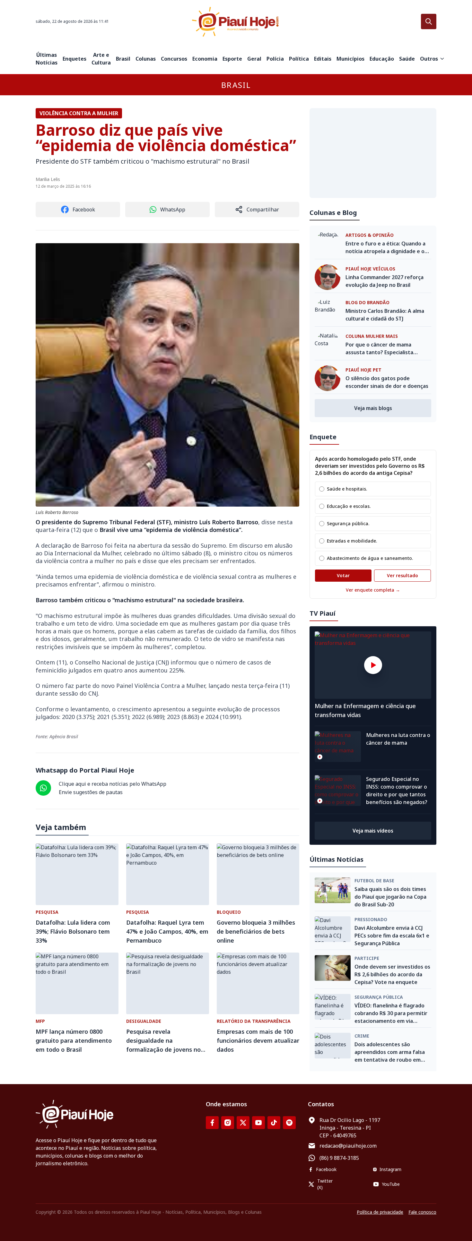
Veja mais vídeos (373, 830)
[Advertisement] (373, 153)
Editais (322, 58)
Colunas (145, 58)
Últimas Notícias (46, 58)
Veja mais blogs (373, 408)
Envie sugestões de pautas (91, 792)
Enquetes (74, 58)
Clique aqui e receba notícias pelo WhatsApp (112, 783)
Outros (429, 58)
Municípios (350, 58)
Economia (204, 58)
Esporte (232, 58)
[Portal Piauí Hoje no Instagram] (227, 1122)
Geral (254, 58)
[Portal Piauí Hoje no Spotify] (289, 1122)
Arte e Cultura (101, 58)
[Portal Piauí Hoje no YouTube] (258, 1122)
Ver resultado (402, 575)
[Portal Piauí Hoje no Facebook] (212, 1122)
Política (299, 58)
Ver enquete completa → (373, 590)
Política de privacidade (380, 1212)
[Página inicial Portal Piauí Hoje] (236, 21)
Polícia (275, 58)
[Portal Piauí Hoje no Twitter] (243, 1122)
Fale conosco (422, 1212)
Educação (382, 58)
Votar (343, 575)
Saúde (407, 58)
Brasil (123, 58)
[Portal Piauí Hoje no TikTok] (273, 1122)
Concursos (174, 58)
